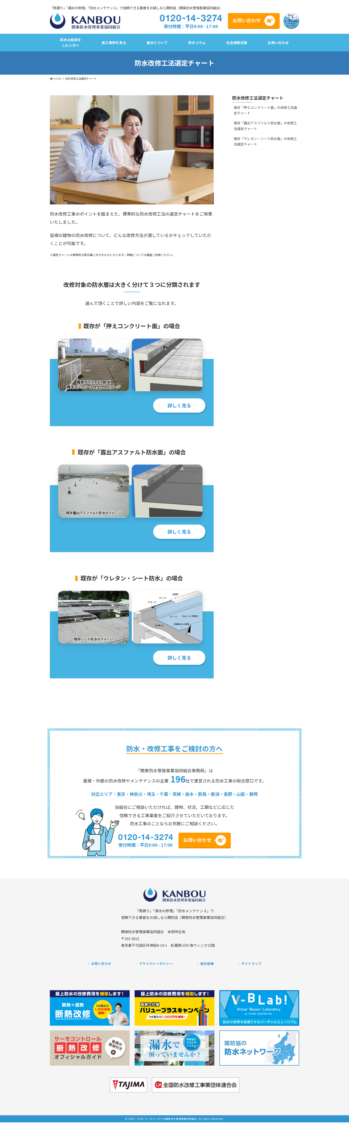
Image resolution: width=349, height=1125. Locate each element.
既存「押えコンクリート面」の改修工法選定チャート (265, 110)
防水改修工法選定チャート (257, 98)
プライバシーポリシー (156, 963)
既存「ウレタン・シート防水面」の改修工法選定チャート (265, 141)
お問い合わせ (101, 963)
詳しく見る (179, 405)
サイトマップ (251, 963)
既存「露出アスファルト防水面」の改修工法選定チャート (265, 126)
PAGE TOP (341, 1118)
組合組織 (207, 963)
